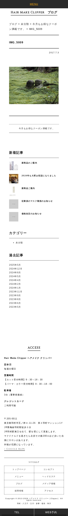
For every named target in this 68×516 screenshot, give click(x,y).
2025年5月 (15, 265)
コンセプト (49, 469)
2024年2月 (15, 284)
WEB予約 (51, 512)
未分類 (19, 242)
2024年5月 (15, 276)
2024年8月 (15, 272)
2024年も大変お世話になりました (39, 175)
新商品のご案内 (29, 163)
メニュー (19, 476)
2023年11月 (15, 291)
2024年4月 (15, 280)
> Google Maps (14, 448)
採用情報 (19, 491)
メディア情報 (49, 483)
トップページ (19, 469)
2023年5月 (15, 307)
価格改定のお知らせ (32, 214)
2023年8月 (15, 299)
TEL (17, 512)
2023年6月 (15, 303)
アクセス (48, 491)
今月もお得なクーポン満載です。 (37, 128)
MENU (34, 4)
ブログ (19, 483)
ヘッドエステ (49, 476)
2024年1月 (15, 288)
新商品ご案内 (28, 188)
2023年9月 (15, 295)
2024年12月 (15, 268)
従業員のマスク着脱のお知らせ (37, 201)
